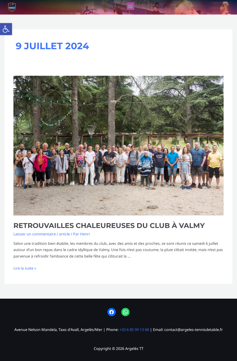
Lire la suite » (24, 268)
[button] (6, 29)
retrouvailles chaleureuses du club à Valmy (109, 225)
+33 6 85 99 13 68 (134, 329)
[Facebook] (111, 312)
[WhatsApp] (125, 312)
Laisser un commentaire (34, 234)
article (64, 234)
